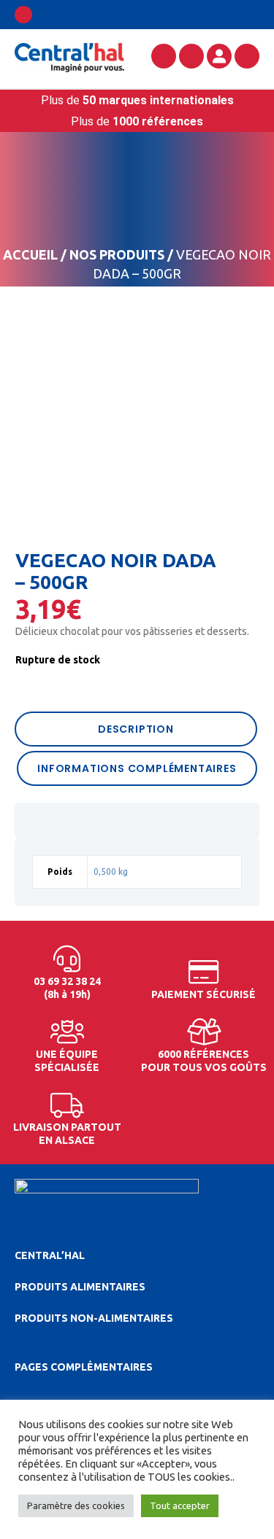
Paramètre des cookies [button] (76, 1505)
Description (136, 729)
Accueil (30, 254)
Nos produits (116, 254)
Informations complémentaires (136, 768)
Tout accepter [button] (180, 1505)
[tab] (137, 729)
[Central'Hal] (69, 57)
